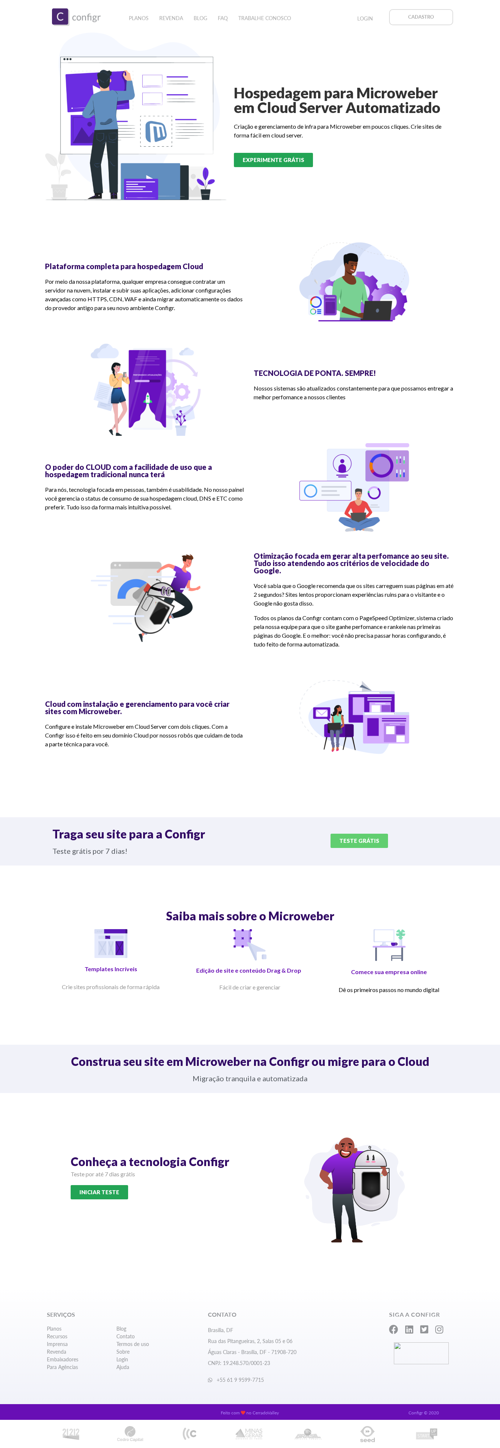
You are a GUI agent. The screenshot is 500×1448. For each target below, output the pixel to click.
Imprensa (57, 1344)
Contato (125, 1336)
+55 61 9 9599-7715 (239, 1380)
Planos (139, 18)
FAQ (223, 18)
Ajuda (122, 1367)
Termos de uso (132, 1344)
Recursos (57, 1336)
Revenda (171, 18)
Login (365, 18)
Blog (200, 18)
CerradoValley (266, 1412)
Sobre (123, 1352)
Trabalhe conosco (264, 18)
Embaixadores (62, 1359)
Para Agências (62, 1367)
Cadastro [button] (421, 17)
